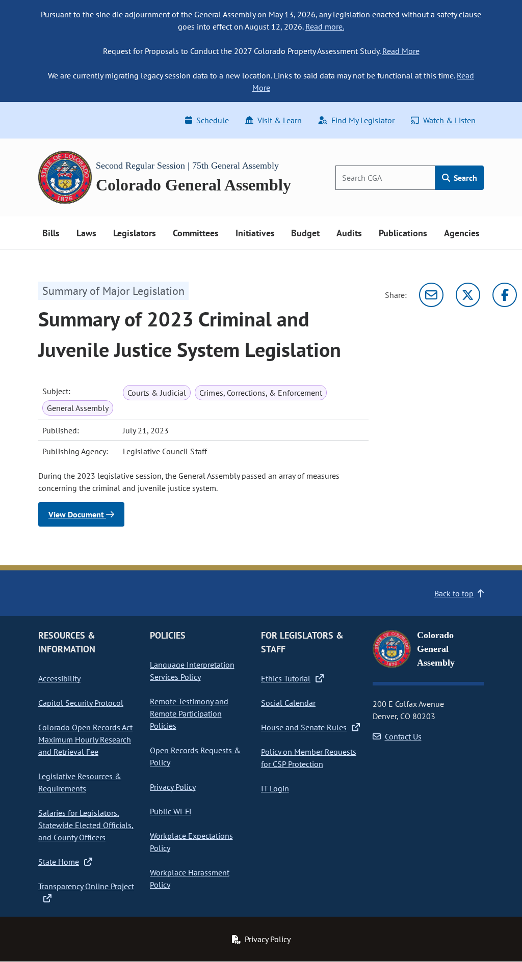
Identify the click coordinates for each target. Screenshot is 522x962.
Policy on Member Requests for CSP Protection (308, 758)
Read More (401, 51)
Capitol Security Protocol (80, 703)
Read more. (324, 26)
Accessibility (59, 678)
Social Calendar (288, 703)
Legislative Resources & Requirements (79, 782)
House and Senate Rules (304, 727)
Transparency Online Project (86, 886)
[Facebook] (504, 295)
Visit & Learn (279, 120)
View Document (77, 514)
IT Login (275, 788)
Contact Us (403, 736)
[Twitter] (468, 295)
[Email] (431, 295)
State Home (58, 862)
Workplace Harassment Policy (189, 878)
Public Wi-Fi (170, 811)
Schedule (212, 120)
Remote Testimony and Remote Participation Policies (189, 713)
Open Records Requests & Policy (195, 756)
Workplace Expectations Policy (191, 842)
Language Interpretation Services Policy (192, 670)
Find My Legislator (363, 120)
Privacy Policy (173, 787)
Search (464, 178)
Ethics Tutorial (285, 678)
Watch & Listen (449, 120)
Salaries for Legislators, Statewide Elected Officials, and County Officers (86, 825)
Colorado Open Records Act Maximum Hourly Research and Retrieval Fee (85, 739)
